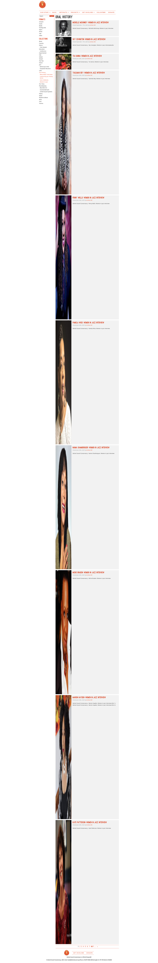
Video (40, 29)
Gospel (41, 53)
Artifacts (68, 5)
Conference (43, 45)
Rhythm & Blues (43, 91)
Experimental (42, 47)
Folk (40, 49)
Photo (40, 25)
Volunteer (100, 5)
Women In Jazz (44, 76)
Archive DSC (93, 19)
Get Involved (88, 5)
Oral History (42, 66)
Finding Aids (42, 21)
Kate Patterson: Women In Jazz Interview (90, 816)
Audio (40, 18)
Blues (40, 35)
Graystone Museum (45, 62)
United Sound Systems (46, 85)
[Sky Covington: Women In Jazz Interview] (63, 39)
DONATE (108, 5)
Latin (40, 64)
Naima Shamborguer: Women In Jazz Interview (91, 442)
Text (40, 27)
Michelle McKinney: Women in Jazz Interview (91, 17)
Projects (78, 5)
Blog (60, 5)
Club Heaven (43, 41)
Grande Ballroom (44, 84)
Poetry (41, 87)
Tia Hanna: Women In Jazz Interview (87, 50)
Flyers (40, 23)
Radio (40, 89)
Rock (40, 93)
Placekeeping (42, 80)
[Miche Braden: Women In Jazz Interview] (63, 626)
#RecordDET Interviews (46, 68)
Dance (41, 39)
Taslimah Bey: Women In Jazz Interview (89, 67)
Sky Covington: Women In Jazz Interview (89, 33)
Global (41, 51)
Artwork (41, 16)
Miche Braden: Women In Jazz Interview (88, 567)
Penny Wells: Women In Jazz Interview (88, 192)
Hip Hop (41, 55)
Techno (41, 97)
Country (41, 37)
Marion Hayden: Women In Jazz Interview (89, 691)
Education (42, 43)
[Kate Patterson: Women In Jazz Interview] (63, 876)
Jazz (40, 59)
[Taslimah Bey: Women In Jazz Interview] (63, 126)
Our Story (52, 5)
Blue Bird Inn (43, 82)
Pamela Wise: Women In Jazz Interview (88, 317)
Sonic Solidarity (44, 74)
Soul (40, 95)
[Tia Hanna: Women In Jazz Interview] (63, 56)
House (41, 57)
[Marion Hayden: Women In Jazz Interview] (63, 751)
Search (51, 10)
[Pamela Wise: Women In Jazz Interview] (63, 376)
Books (40, 20)
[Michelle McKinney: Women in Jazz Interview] (63, 22)
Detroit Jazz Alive (44, 61)
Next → (93, 940)
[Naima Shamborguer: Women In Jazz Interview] (63, 501)
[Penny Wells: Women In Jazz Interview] (63, 251)
